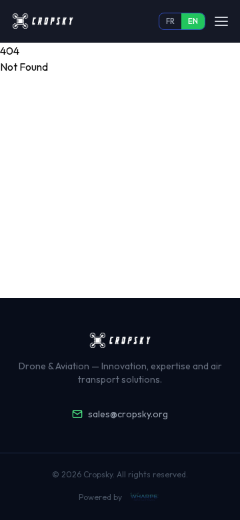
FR (170, 21)
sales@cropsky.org (128, 414)
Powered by (100, 497)
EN (193, 21)
